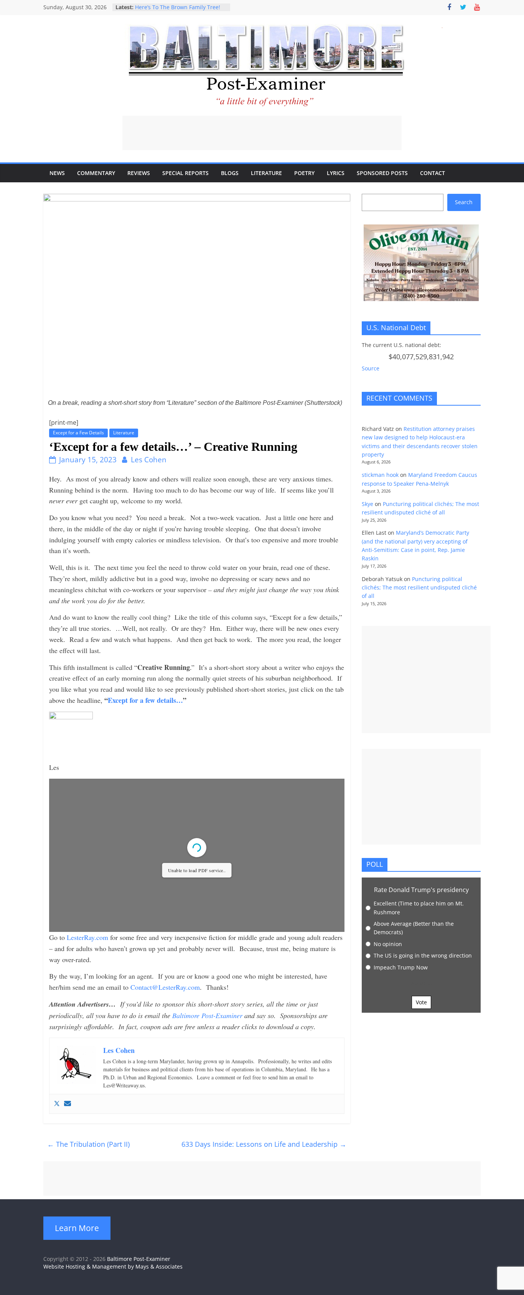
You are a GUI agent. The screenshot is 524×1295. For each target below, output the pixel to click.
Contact (432, 173)
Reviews (138, 173)
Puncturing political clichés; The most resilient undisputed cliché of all (419, 587)
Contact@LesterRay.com (165, 987)
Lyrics (335, 173)
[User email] (67, 1104)
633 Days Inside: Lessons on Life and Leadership (263, 1144)
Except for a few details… (145, 700)
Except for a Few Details (78, 432)
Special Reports (185, 173)
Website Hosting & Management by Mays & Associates (113, 1266)
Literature (266, 173)
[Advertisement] (262, 133)
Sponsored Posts (382, 173)
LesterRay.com (87, 937)
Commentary (96, 173)
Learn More (77, 1228)
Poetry (304, 173)
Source (370, 368)
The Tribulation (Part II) (88, 1144)
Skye (367, 504)
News (57, 173)
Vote (421, 1002)
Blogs (230, 173)
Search (464, 202)
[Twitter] (56, 1104)
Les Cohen (148, 460)
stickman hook (380, 474)
